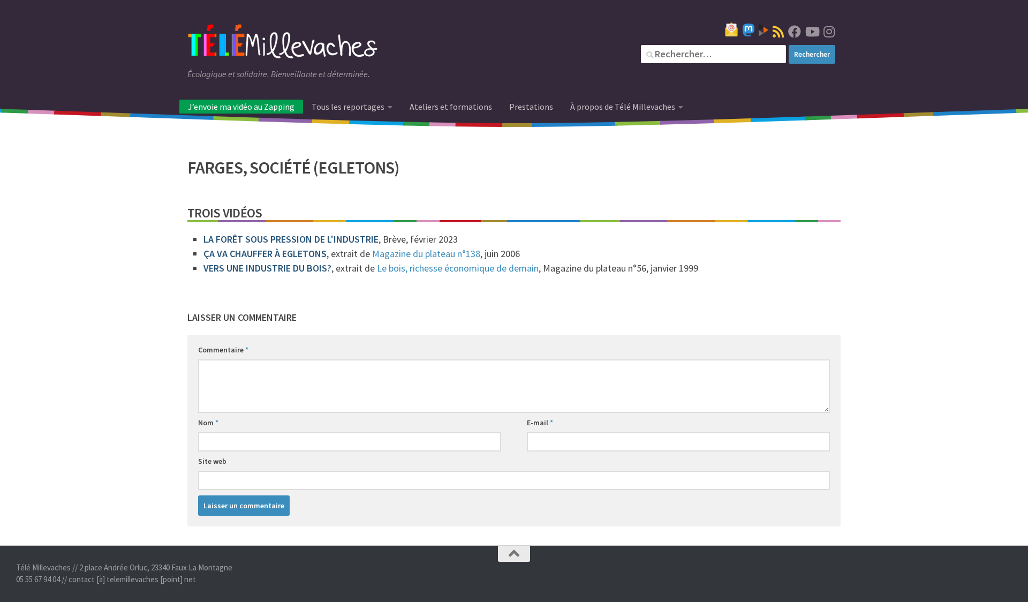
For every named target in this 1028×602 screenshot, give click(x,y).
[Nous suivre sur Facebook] (794, 31)
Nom (208, 422)
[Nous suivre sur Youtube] (811, 31)
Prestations (531, 106)
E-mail (540, 422)
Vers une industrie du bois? (267, 268)
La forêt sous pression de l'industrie (291, 239)
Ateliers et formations (451, 106)
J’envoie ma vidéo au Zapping (241, 106)
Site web (212, 461)
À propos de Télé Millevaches (622, 106)
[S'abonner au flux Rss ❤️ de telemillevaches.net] (778, 31)
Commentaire (223, 350)
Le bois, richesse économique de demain (458, 268)
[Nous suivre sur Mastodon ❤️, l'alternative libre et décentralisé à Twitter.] (748, 30)
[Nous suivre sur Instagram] (828, 31)
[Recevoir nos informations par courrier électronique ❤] (731, 29)
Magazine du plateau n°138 (426, 253)
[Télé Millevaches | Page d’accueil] (282, 42)
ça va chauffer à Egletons (265, 253)
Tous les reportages (348, 106)
